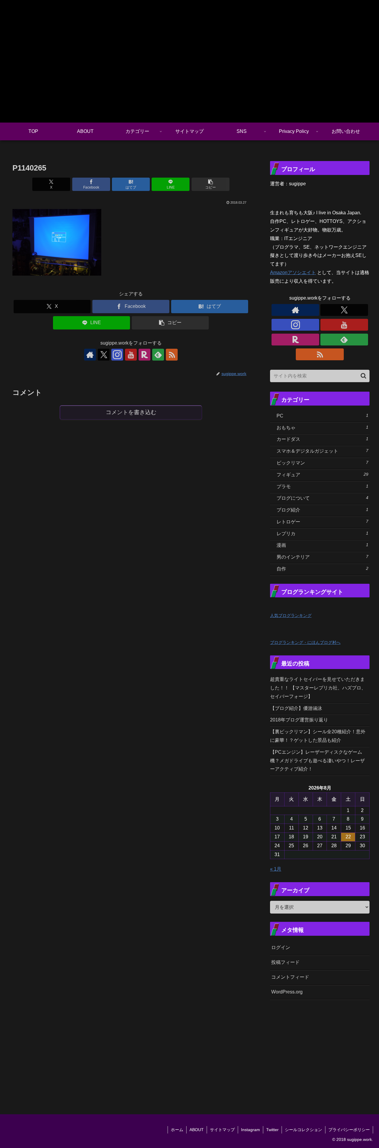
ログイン (280, 947)
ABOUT (197, 1129)
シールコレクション (303, 1129)
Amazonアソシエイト (293, 272)
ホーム (177, 1129)
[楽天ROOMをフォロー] (144, 355)
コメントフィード (290, 977)
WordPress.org (287, 991)
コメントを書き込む (131, 412)
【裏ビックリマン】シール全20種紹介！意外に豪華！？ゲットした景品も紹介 (317, 736)
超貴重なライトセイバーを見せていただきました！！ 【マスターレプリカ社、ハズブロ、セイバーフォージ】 (318, 688)
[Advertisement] (324, 1049)
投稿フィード (285, 962)
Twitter (272, 1129)
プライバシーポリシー (349, 1129)
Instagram (250, 1129)
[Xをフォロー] (104, 355)
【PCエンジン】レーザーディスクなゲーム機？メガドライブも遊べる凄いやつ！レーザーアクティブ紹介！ (317, 761)
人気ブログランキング (290, 615)
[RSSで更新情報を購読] (172, 355)
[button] (210, 184)
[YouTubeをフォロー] (131, 355)
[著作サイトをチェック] (90, 355)
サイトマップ (222, 1129)
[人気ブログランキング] (283, 606)
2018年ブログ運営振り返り (299, 719)
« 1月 (275, 869)
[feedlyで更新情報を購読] (158, 355)
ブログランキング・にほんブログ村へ (305, 642)
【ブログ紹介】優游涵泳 (296, 708)
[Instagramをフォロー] (117, 355)
